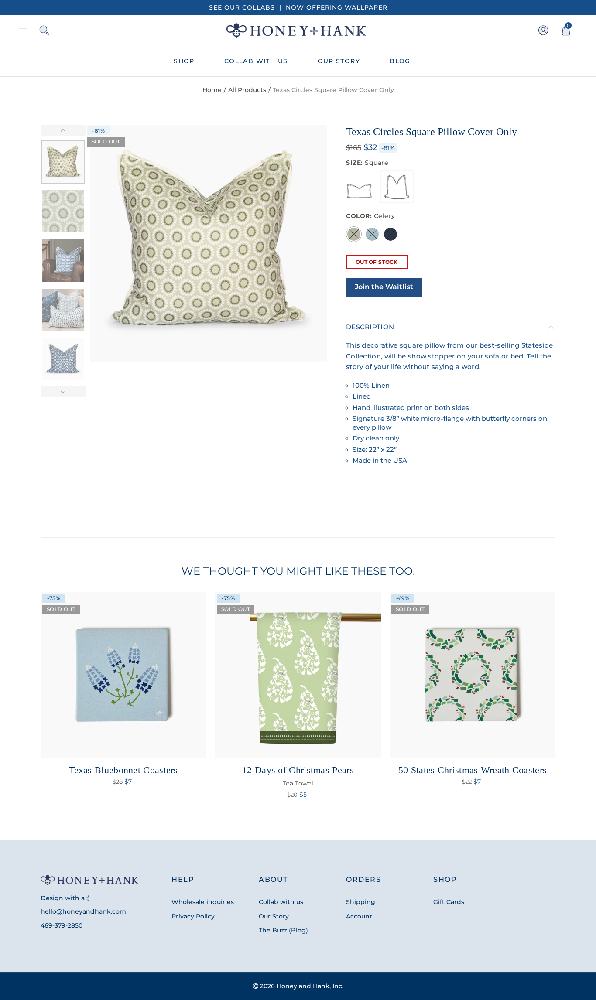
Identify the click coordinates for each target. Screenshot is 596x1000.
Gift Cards (448, 902)
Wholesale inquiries (202, 902)
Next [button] (303, 243)
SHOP (184, 61)
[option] (208, 243)
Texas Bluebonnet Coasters (123, 770)
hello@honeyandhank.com (83, 911)
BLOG (400, 61)
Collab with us (281, 902)
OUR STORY (339, 61)
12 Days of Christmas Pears (298, 776)
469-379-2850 (61, 925)
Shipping (360, 902)
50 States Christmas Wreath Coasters (472, 770)
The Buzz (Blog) (283, 930)
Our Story (274, 916)
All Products (247, 90)
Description (370, 327)
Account (359, 916)
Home (212, 90)
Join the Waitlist (384, 287)
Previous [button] (113, 243)
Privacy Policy (193, 916)
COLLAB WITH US (256, 61)
